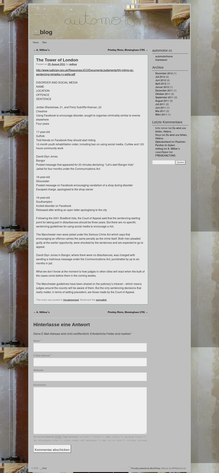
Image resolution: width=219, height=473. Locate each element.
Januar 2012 (162, 87)
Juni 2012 (160, 80)
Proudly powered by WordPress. (146, 468)
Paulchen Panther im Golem (170, 143)
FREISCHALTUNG (165, 155)
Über (44, 42)
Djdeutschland (163, 141)
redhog (73, 64)
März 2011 (161, 114)
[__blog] (109, 22)
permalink (101, 300)
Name (36, 340)
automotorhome (164, 56)
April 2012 (160, 83)
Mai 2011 (160, 111)
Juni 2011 (160, 107)
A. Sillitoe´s (41, 50)
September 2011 (164, 97)
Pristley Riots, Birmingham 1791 (128, 50)
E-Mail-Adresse (41, 355)
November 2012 (164, 73)
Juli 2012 (160, 76)
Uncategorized (71, 300)
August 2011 (162, 100)
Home (36, 42)
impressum (161, 59)
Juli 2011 (160, 104)
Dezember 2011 (164, 90)
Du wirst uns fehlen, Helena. (170, 129)
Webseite (38, 370)
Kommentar (39, 384)
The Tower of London (57, 60)
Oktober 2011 (162, 94)
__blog (42, 32)
